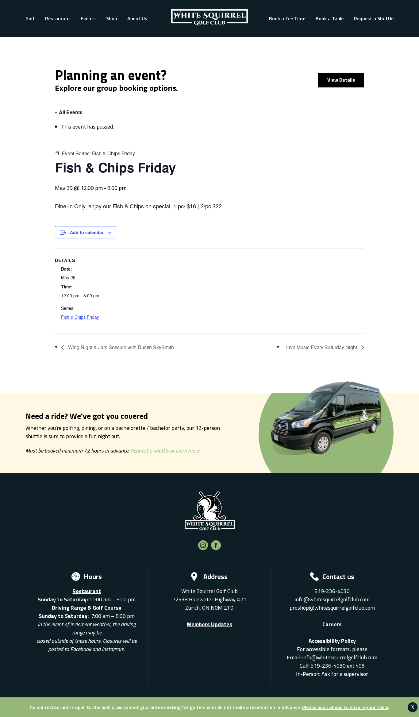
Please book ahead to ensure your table (345, 707)
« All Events (69, 112)
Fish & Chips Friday (80, 317)
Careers (332, 624)
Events (88, 18)
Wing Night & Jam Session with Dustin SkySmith (120, 347)
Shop (111, 18)
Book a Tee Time (287, 18)
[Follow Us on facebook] (216, 548)
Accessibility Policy (332, 641)
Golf (30, 18)
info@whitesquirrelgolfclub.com (332, 599)
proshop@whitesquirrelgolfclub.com (332, 607)
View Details (341, 79)
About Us (137, 18)
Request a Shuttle (374, 18)
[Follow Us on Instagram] (203, 548)
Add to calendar (86, 232)
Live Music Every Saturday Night (322, 347)
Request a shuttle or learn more (164, 450)
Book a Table (330, 18)
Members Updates (209, 624)
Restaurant (57, 18)
